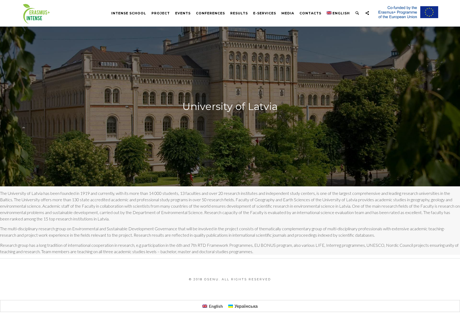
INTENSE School (128, 13)
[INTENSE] (36, 13)
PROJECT (160, 13)
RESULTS (239, 13)
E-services (264, 13)
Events (183, 13)
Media (287, 13)
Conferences (210, 13)
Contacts (310, 13)
